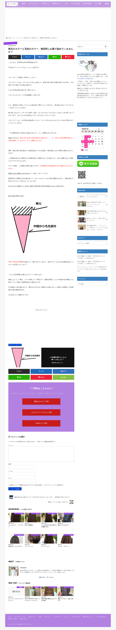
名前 (10, 464)
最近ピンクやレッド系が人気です (96, 219)
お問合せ (107, 3)
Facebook (51, 577)
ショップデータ (57, 616)
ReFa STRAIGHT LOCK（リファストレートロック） (96, 204)
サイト (10, 478)
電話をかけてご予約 (41, 401)
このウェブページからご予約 (41, 412)
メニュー (66, 616)
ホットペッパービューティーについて (96, 196)
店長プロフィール (57, 3)
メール (10, 471)
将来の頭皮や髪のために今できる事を (96, 212)
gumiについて (45, 3)
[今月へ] (99, 129)
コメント (10, 445)
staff (66, 3)
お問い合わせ (23, 619)
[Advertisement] (58, 23)
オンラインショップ (34, 3)
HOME (23, 3)
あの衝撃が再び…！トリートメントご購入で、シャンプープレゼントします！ (96, 227)
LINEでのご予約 (87, 3)
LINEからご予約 (41, 423)
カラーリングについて (15, 345)
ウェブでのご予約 (75, 3)
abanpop (23, 567)
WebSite (43, 577)
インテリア (47, 616)
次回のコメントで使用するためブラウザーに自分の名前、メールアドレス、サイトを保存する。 (37, 485)
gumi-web (19, 624)
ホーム (10, 616)
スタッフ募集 (98, 3)
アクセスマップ (76, 616)
